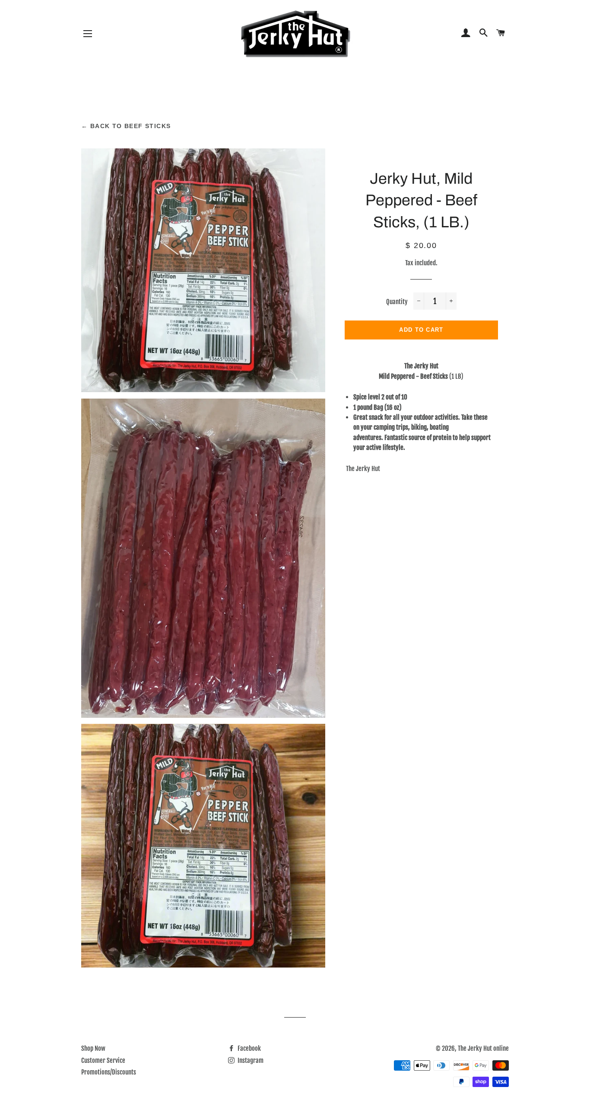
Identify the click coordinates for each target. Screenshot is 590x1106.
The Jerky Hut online (483, 1048)
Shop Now (93, 1048)
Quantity (397, 302)
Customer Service (103, 1060)
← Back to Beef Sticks (126, 126)
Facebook (248, 1048)
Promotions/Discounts (108, 1072)
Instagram (249, 1060)
